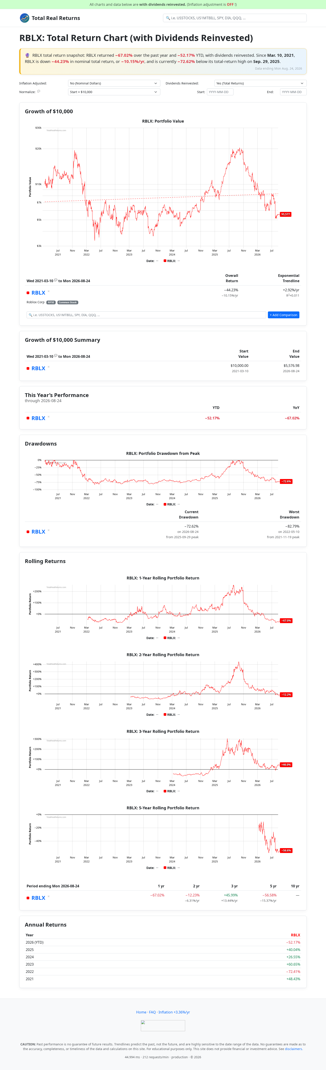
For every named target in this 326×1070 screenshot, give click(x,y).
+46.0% (286, 765)
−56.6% (286, 850)
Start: (201, 92)
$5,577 (285, 214)
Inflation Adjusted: (33, 83)
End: (270, 92)
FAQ (152, 1012)
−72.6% (286, 481)
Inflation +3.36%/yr (174, 1012)
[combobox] (235, 18)
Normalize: (29, 92)
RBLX (38, 292)
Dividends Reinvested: (182, 83)
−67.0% (286, 620)
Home (141, 1012)
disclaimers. (294, 1049)
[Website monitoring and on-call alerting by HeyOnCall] (163, 1025)
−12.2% (286, 694)
